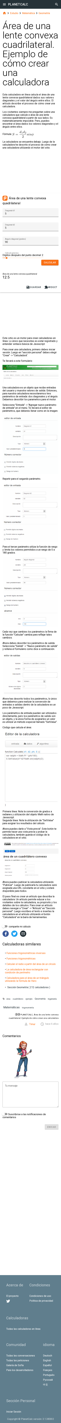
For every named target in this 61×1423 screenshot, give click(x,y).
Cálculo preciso (11, 253)
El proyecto (12, 1295)
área (8, 999)
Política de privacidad (41, 1300)
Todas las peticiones (17, 1360)
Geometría (44, 13)
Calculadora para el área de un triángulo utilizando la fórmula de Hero (27, 979)
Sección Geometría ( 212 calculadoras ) (28, 987)
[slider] (23, 257)
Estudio (14, 13)
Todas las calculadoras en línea (23, 1328)
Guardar (33, 287)
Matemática (28, 13)
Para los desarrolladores (19, 1370)
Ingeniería (52, 999)
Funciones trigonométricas (21, 958)
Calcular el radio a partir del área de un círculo (31, 964)
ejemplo (28, 999)
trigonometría (28, 1008)
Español (47, 1365)
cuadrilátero (18, 999)
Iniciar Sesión (13, 1411)
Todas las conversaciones (20, 1355)
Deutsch (47, 1355)
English (47, 1360)
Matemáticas (11, 1007)
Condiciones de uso (40, 1295)
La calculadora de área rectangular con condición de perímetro (26, 971)
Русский (48, 1379)
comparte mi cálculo (19, 926)
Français (47, 1370)
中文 (45, 1384)
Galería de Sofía (15, 1365)
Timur (32, 1024)
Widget (50, 287)
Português (48, 1374)
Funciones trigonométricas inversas (26, 953)
